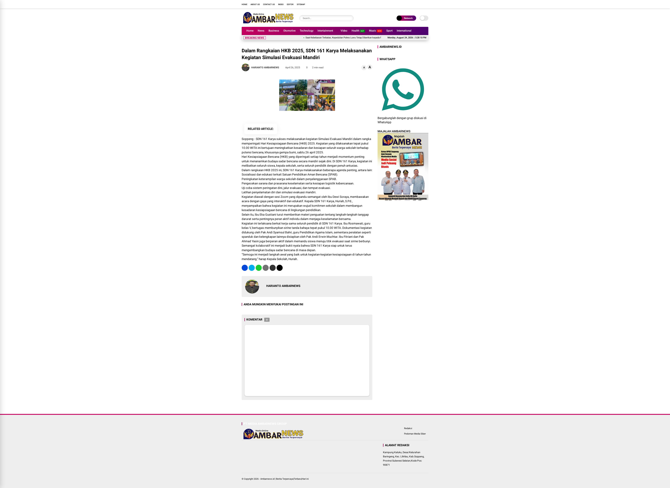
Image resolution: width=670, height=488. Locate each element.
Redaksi (408, 428)
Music (375, 30)
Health (358, 30)
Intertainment (325, 30)
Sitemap (301, 4)
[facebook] (406, 4)
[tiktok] (426, 4)
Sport (389, 30)
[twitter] (411, 4)
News (261, 30)
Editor (290, 4)
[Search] (350, 18)
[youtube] (421, 4)
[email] (273, 268)
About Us (255, 4)
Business (274, 30)
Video (344, 30)
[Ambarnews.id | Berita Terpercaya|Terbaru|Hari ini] (268, 22)
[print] (266, 268)
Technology (306, 30)
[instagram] (416, 4)
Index (281, 4)
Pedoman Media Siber (415, 433)
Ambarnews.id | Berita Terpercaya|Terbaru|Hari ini (284, 479)
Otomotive (289, 30)
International (404, 30)
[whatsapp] (259, 268)
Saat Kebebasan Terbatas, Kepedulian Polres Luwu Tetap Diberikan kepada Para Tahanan (334, 37)
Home (244, 4)
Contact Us (269, 4)
